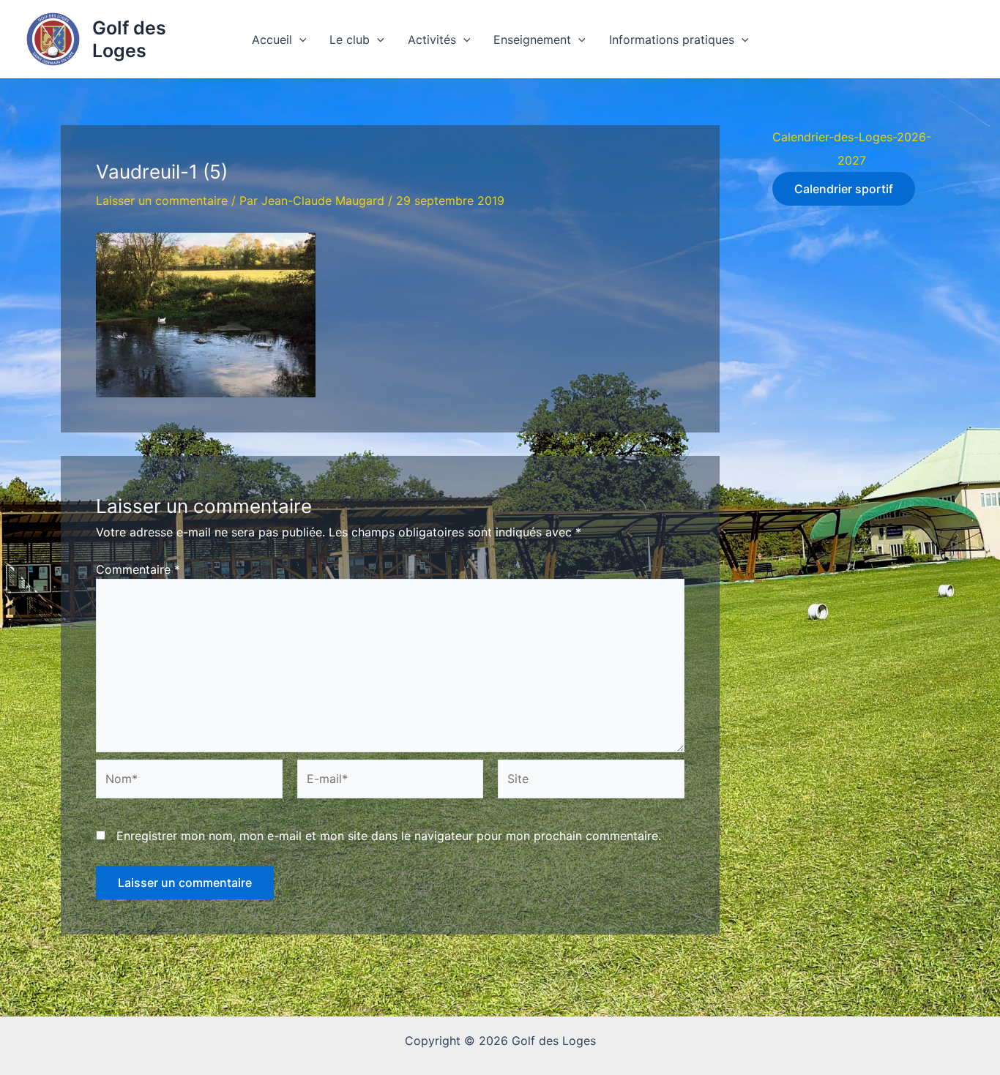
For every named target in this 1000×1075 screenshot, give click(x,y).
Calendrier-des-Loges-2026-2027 (851, 149)
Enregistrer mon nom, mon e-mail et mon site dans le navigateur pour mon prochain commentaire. (388, 835)
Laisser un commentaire (162, 200)
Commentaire (138, 569)
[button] (299, 39)
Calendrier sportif (843, 188)
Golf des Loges (129, 39)
